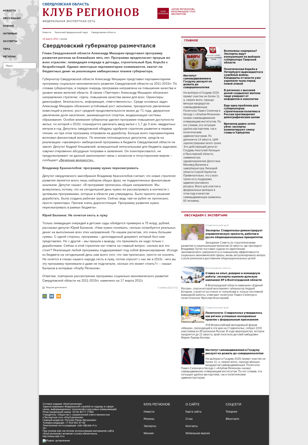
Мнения (8, 26)
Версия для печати (56, 287)
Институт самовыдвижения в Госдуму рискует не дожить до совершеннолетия (197, 81)
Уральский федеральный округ (71, 32)
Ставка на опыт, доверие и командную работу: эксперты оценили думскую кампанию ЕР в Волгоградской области (233, 276)
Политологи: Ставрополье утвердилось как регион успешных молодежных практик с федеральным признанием (233, 316)
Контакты (192, 426)
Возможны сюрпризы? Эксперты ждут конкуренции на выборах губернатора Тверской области (242, 56)
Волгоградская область (218, 268)
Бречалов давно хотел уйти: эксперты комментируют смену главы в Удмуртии (239, 128)
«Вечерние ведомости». (76, 160)
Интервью (10, 33)
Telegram (231, 411)
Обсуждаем (12, 18)
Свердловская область (103, 32)
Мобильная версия (198, 433)
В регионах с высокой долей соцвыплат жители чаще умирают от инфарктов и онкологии (242, 94)
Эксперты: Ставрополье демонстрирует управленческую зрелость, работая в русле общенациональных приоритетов (234, 234)
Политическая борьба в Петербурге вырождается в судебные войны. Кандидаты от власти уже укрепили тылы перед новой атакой (243, 76)
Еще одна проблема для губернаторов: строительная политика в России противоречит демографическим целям (242, 111)
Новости (9, 10)
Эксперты (10, 41)
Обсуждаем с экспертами (205, 215)
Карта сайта (193, 411)
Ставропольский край (217, 225)
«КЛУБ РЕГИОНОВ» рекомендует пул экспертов (183, 11)
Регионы (9, 56)
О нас (189, 418)
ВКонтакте (232, 418)
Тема (6, 48)
